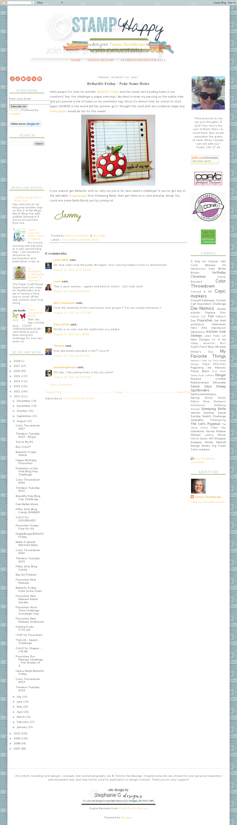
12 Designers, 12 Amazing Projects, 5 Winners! (36, 274)
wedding (209, 435)
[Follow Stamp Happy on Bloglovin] (25, 125)
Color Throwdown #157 (28, 427)
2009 (17, 738)
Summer (209, 412)
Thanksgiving (218, 419)
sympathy (197, 420)
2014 (17, 381)
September (24, 416)
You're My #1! (24, 441)
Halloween (219, 324)
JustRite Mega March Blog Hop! (27, 199)
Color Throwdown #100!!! (36, 313)
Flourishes (205, 320)
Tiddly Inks (218, 427)
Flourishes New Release (26, 581)
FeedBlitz (15, 113)
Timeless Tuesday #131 (28, 560)
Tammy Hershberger (208, 497)
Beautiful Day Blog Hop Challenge (28, 497)
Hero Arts (199, 327)
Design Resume (101, 60)
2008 (17, 743)
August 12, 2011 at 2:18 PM (71, 334)
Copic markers (70, 239)
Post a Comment (61, 384)
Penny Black (200, 371)
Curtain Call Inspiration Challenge (208, 302)
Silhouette (219, 382)
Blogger (126, 817)
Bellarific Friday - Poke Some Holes (29, 589)
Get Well (220, 320)
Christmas (198, 276)
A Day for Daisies (204, 261)
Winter (209, 442)
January (22, 727)
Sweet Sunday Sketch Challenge (208, 414)
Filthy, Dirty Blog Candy (26, 568)
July (19, 696)
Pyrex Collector (206, 375)
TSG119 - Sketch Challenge (27, 641)
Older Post (184, 392)
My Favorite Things (208, 353)
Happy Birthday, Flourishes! (26, 461)
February (23, 722)
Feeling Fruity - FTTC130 (26, 628)
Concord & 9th (201, 291)
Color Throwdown (208, 283)
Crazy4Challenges (203, 300)
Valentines (197, 431)
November (24, 405)
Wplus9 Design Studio (208, 444)
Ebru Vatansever (65, 303)
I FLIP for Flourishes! (29, 635)
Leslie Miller (61, 260)
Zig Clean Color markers (208, 447)
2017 (17, 366)
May (20, 706)
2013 (17, 386)
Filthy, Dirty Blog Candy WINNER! (28, 510)
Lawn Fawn (212, 335)
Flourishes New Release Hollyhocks (30, 620)
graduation (197, 324)
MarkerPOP (209, 343)
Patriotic (220, 367)
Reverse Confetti (208, 378)
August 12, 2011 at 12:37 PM (72, 312)
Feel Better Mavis (27, 504)
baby (212, 268)
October (23, 410)
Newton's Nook (199, 360)
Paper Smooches (214, 363)
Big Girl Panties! (26, 574)
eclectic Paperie (203, 312)
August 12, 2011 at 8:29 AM (71, 291)
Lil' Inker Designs (208, 337)
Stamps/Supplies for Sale (143, 60)
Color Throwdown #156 (28, 481)
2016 (17, 371)
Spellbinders (200, 390)
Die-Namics (202, 308)
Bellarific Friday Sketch (26, 453)
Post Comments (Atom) (79, 398)
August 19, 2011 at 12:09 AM (72, 377)
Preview (14, 110)
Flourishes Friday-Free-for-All (28, 527)
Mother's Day (202, 351)
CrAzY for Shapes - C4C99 (29, 650)
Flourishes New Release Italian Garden (27, 599)
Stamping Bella (89, 239)
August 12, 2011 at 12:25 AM (72, 269)
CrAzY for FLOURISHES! (26, 519)
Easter (222, 308)
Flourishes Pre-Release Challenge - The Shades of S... (29, 661)
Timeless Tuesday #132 (28, 489)
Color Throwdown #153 (28, 680)
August (22, 421)
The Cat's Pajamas (205, 424)
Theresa (59, 345)
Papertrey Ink (201, 367)
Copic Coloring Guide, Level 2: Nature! (36, 234)
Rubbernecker (200, 382)
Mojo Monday (217, 346)
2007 (17, 748)
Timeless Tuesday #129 (28, 689)
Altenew (210, 265)
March (21, 717)
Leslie (57, 281)
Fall (211, 316)
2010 (17, 733)
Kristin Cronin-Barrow (133, 808)
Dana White (62, 324)
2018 (17, 361)
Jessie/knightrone (65, 367)
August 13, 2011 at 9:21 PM (71, 355)
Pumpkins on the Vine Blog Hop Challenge (27, 471)
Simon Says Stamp (208, 386)
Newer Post (53, 392)
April (20, 712)
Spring (195, 397)
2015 (17, 376)
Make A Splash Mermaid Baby (27, 543)
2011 (17, 396)
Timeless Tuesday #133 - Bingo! (28, 435)
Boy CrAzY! (23, 446)
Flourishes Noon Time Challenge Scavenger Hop (27, 610)
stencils (196, 412)
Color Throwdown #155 (28, 551)
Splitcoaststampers (203, 394)
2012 (17, 391)
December (24, 400)
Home (76, 60)
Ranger (220, 375)
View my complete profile (208, 502)
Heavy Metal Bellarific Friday (30, 672)
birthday (219, 272)
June (20, 701)
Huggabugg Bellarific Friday (30, 535)
